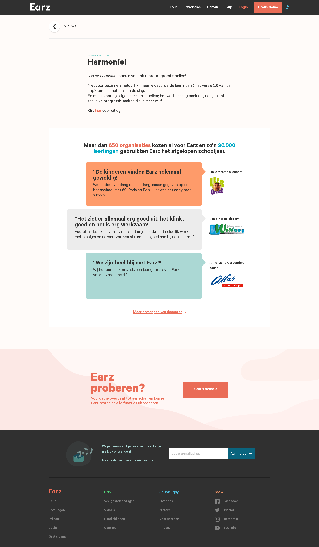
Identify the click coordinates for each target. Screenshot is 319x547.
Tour (173, 8)
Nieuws (165, 510)
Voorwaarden (169, 519)
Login (243, 8)
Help (228, 8)
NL (287, 6)
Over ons (166, 501)
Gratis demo (268, 8)
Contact (110, 528)
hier (98, 111)
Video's (109, 510)
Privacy (165, 528)
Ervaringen (192, 8)
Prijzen (212, 8)
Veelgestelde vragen (119, 501)
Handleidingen (114, 519)
